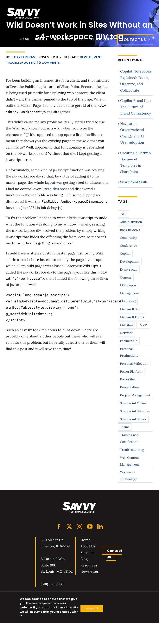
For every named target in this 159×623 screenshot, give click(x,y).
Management (129, 293)
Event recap (128, 269)
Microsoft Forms (132, 317)
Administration (131, 222)
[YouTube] (89, 526)
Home (85, 540)
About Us (87, 546)
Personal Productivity (129, 352)
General (125, 277)
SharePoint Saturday (135, 411)
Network (126, 333)
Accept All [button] (91, 608)
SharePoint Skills (134, 182)
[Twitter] (69, 526)
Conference (128, 245)
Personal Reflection (134, 363)
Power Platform (131, 371)
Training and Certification (129, 438)
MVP (143, 325)
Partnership (128, 341)
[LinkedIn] (100, 526)
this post (60, 189)
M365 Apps (128, 285)
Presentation (129, 387)
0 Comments (49, 62)
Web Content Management (129, 461)
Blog (84, 559)
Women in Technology (128, 475)
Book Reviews (130, 230)
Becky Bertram (22, 57)
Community (128, 237)
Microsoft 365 (130, 309)
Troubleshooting (21, 62)
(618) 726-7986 (52, 584)
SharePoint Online (133, 403)
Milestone (127, 325)
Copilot (125, 253)
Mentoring (128, 301)
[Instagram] (79, 526)
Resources (88, 565)
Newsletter (89, 571)
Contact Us (114, 553)
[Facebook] (59, 526)
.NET (123, 214)
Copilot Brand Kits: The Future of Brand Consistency (135, 106)
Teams (124, 427)
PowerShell (128, 379)
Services (87, 552)
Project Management (135, 395)
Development (91, 57)
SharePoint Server (133, 419)
